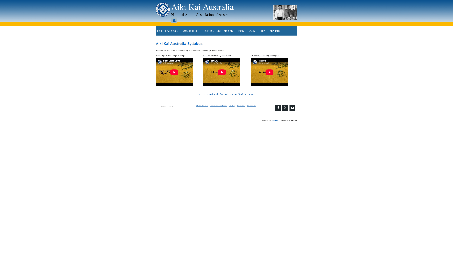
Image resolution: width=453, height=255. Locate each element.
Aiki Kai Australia (202, 106)
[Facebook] (278, 108)
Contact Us (251, 106)
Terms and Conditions (218, 106)
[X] (285, 108)
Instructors (241, 106)
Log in (174, 20)
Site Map (232, 106)
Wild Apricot (276, 120)
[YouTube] (292, 108)
